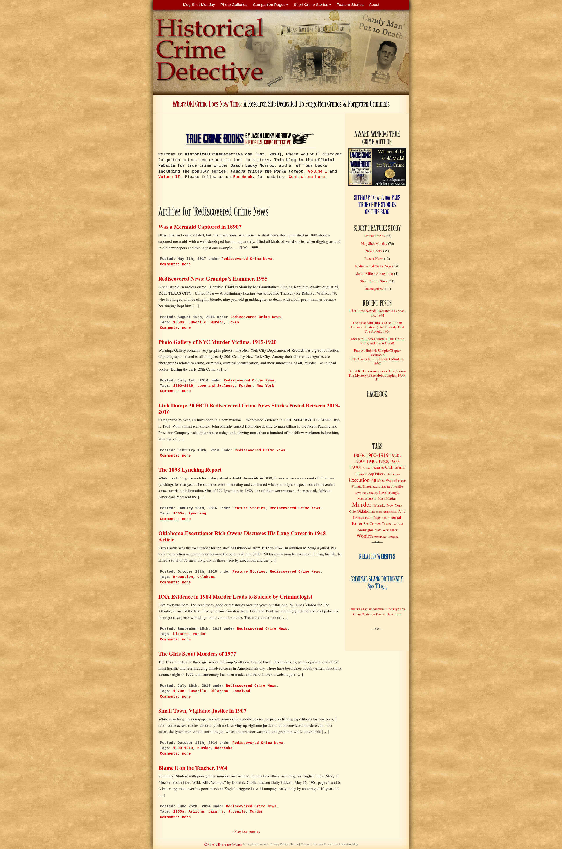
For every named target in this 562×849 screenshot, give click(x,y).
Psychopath (381, 517)
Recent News (373, 258)
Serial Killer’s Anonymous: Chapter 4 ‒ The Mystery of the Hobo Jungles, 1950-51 (377, 375)
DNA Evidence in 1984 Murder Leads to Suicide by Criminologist (235, 596)
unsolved (241, 691)
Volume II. (170, 177)
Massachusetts (367, 498)
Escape (396, 474)
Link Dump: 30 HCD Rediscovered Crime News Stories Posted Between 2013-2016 (249, 408)
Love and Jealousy (216, 386)
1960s (178, 812)
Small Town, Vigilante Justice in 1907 (202, 711)
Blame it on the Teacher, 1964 (193, 768)
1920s (395, 455)
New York (265, 386)
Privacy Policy (279, 844)
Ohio (352, 511)
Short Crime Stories (311, 4)
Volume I (317, 171)
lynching (197, 514)
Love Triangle (389, 492)
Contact (305, 844)
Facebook (242, 177)
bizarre (181, 634)
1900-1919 (183, 386)
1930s (360, 461)
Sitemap (335, 844)
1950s (178, 322)
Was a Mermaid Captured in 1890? (199, 227)
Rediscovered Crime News (247, 259)
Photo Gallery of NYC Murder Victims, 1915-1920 (217, 342)
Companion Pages (269, 4)
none (175, 264)
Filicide (402, 480)
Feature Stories (350, 4)
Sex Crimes (372, 523)
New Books (374, 250)
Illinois (367, 486)
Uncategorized (374, 288)
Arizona (196, 812)
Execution (183, 577)
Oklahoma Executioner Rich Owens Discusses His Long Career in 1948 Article (242, 536)
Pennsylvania (389, 511)
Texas (233, 322)
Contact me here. (308, 177)
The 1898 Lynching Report (190, 470)
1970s (178, 691)
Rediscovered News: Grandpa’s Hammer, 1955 (213, 278)
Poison (368, 518)
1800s (178, 514)
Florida (357, 486)
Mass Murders (387, 498)
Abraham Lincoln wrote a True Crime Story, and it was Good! (377, 340)
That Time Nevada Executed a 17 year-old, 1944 (377, 312)
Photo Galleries (233, 4)
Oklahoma (206, 577)
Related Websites (377, 557)
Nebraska (223, 748)
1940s (372, 461)
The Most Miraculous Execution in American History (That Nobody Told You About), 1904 (377, 327)
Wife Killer (389, 529)
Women (364, 535)
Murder (217, 322)
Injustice (385, 486)
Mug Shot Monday (199, 4)
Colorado (361, 474)
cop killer (375, 473)
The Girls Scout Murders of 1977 (197, 653)
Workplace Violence (386, 536)
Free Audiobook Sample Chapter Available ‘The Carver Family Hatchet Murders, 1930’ (377, 357)
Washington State (369, 529)
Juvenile (197, 322)
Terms (294, 844)
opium (379, 511)
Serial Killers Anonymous (374, 273)
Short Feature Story (374, 281)
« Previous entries (245, 831)
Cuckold (388, 474)
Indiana (376, 486)
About (374, 4)
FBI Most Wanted (384, 480)
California (395, 467)
